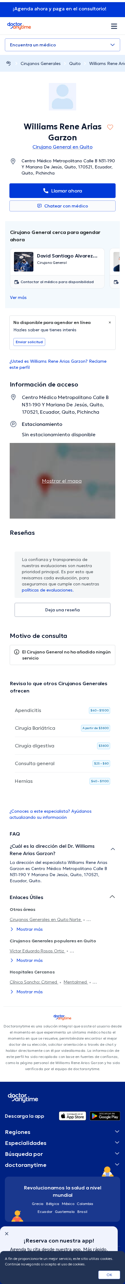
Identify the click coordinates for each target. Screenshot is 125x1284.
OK (109, 1274)
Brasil (82, 1211)
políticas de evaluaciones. (48, 590)
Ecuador (45, 1211)
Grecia (38, 1203)
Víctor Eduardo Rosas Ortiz (37, 951)
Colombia (85, 1203)
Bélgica (52, 1203)
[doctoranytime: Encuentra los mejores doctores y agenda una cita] (8, 63)
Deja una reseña (62, 610)
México (68, 1203)
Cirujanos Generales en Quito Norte (46, 919)
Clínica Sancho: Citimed (34, 982)
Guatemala (65, 1211)
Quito (75, 63)
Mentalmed (76, 982)
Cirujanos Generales (41, 63)
